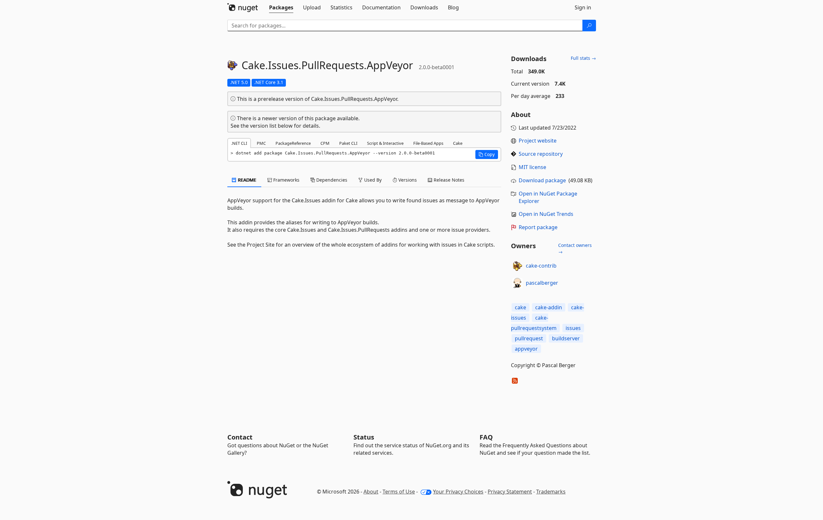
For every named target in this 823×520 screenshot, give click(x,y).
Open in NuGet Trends (546, 214)
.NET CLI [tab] (239, 143)
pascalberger (542, 282)
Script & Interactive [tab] (385, 143)
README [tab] (246, 180)
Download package (542, 180)
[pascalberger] (517, 283)
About (370, 491)
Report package (538, 227)
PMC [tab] (261, 143)
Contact (240, 437)
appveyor (526, 348)
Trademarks (551, 491)
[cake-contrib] (517, 266)
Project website (538, 140)
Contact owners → (575, 248)
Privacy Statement (510, 491)
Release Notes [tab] (448, 180)
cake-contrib (541, 265)
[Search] (589, 25)
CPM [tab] (325, 143)
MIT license (532, 167)
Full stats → (583, 58)
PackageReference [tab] (293, 143)
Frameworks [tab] (285, 180)
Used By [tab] (372, 180)
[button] (486, 154)
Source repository (541, 153)
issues (573, 328)
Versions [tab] (407, 180)
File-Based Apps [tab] (428, 143)
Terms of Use (399, 491)
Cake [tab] (457, 143)
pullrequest (529, 338)
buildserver (566, 338)
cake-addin (548, 307)
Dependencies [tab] (331, 180)
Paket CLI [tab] (348, 143)
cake (520, 307)
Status (363, 437)
